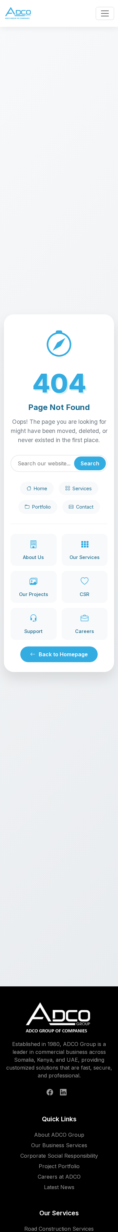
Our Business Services (59, 1145)
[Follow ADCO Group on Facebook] (50, 1092)
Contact (84, 507)
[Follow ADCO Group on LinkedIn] (63, 1092)
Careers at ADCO (59, 1176)
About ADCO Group (59, 1134)
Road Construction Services (59, 1228)
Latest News (59, 1187)
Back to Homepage (63, 654)
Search (90, 463)
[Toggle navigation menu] (105, 13)
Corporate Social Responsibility (59, 1155)
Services (82, 488)
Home (40, 488)
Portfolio (41, 507)
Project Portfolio (59, 1166)
